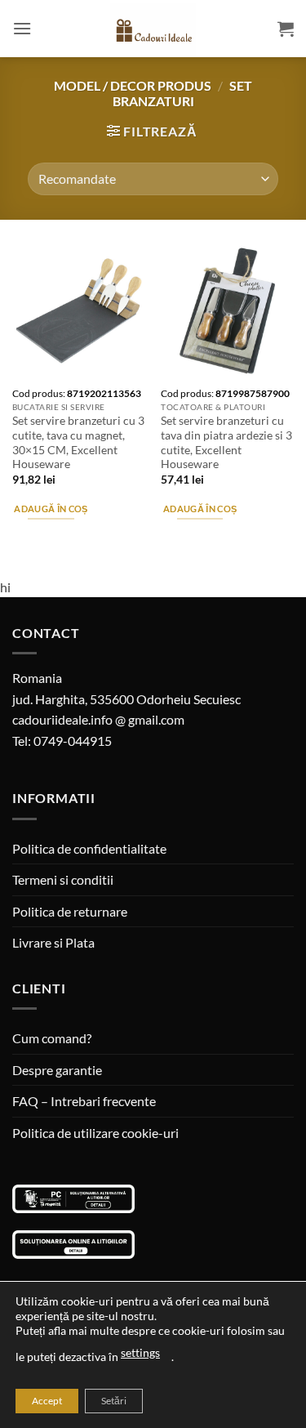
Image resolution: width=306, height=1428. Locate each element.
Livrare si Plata (53, 942)
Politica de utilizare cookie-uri (95, 1132)
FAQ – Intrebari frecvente (84, 1101)
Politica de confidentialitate (89, 848)
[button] (22, 28)
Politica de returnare (69, 911)
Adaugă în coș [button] (50, 508)
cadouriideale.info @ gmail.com (98, 719)
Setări (113, 1401)
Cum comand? (51, 1038)
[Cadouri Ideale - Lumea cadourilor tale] (153, 31)
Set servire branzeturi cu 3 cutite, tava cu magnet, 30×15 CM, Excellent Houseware (78, 442)
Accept (47, 1401)
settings (140, 1352)
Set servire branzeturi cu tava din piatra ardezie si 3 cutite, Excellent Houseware (226, 442)
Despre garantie (57, 1070)
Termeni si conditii (62, 879)
